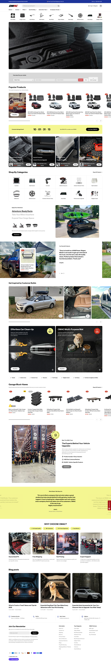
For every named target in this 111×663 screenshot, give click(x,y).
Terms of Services (25, 636)
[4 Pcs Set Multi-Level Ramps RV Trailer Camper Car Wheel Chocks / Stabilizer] (74, 398)
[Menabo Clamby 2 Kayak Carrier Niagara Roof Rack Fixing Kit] (28, 225)
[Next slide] (59, 66)
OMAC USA (14, 656)
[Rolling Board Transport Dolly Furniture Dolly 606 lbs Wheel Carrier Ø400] (55, 398)
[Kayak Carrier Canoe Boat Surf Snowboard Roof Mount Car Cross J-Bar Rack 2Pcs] (15, 225)
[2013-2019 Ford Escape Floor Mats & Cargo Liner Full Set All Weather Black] (36, 101)
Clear (86, 79)
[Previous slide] (52, 66)
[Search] (58, 6)
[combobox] (41, 5)
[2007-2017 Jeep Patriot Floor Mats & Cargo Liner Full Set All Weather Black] (93, 101)
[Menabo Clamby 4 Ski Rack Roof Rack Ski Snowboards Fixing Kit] (35, 225)
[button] (53, 66)
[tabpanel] (30, 229)
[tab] (22, 211)
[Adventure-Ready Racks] (77, 221)
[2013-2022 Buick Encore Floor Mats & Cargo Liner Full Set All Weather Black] (55, 101)
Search (80, 79)
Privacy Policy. (34, 636)
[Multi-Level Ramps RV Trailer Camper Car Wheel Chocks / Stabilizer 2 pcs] (17, 398)
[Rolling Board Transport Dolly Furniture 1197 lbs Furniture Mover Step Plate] (93, 398)
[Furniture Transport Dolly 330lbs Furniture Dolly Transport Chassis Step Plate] (36, 398)
